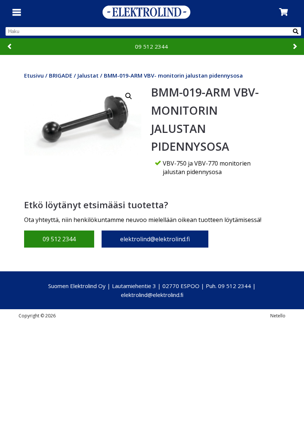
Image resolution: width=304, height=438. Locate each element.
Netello (277, 316)
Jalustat (88, 75)
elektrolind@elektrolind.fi (155, 239)
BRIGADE (60, 75)
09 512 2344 (151, 46)
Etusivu (34, 75)
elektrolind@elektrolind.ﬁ (152, 294)
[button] (128, 96)
